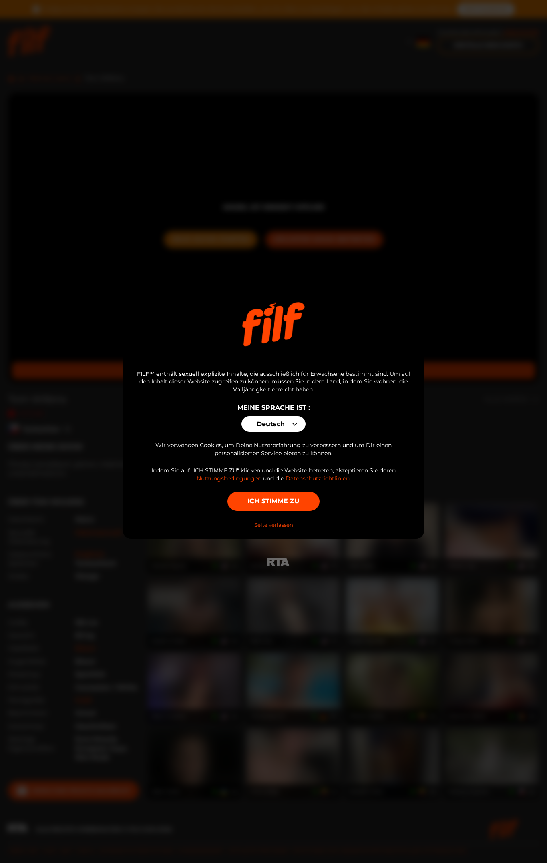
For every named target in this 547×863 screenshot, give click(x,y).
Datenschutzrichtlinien (318, 478)
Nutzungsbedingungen (229, 478)
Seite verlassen (273, 525)
